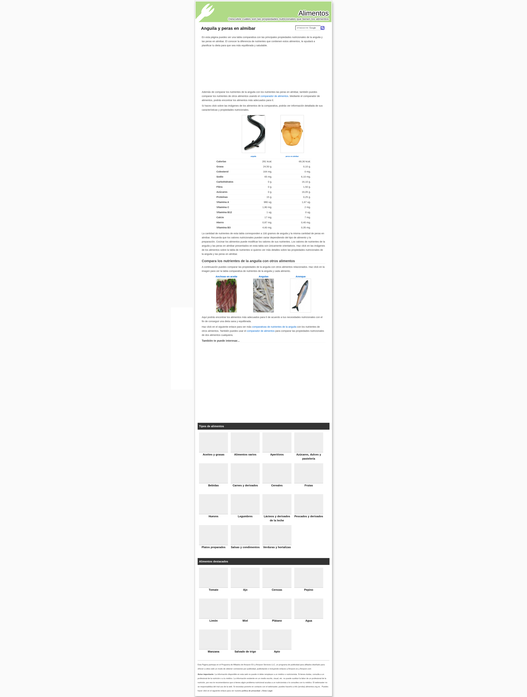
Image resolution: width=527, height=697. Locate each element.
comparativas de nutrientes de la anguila (274, 326)
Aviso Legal (267, 691)
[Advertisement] (263, 68)
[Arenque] (300, 311)
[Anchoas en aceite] (226, 311)
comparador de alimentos (274, 96)
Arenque (301, 276)
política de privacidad (251, 691)
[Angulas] (263, 311)
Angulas (263, 276)
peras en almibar (292, 156)
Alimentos (313, 13)
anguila (253, 156)
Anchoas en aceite (226, 276)
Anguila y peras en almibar (228, 28)
